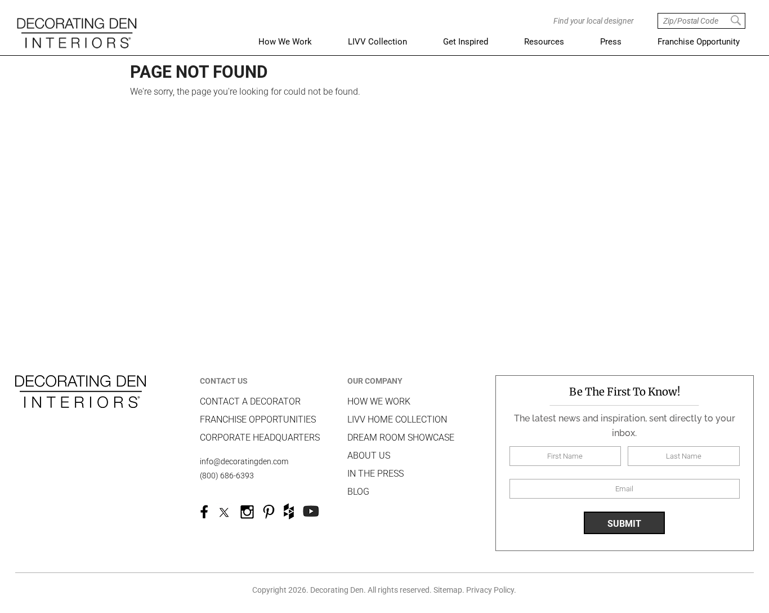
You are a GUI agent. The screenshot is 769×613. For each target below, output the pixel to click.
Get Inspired (465, 42)
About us (368, 455)
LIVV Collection (377, 42)
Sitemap (447, 589)
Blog (358, 491)
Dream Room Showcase (400, 437)
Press (611, 42)
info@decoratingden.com (244, 461)
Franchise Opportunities (258, 419)
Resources (544, 42)
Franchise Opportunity (699, 42)
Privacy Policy (490, 589)
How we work (378, 401)
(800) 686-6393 (227, 475)
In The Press (375, 473)
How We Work (285, 42)
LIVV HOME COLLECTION (397, 419)
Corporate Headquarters (260, 437)
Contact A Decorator (250, 401)
